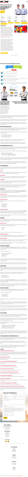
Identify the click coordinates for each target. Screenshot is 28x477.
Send (5, 417)
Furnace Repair (14, 462)
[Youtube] (8, 441)
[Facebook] (6, 441)
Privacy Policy (10, 412)
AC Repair (14, 448)
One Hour (4, 1)
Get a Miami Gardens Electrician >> (12, 96)
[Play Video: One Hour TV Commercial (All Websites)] (21, 29)
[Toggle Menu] (27, 1)
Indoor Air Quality (14, 451)
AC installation (5, 37)
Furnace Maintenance (14, 463)
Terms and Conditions (6, 412)
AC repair (2, 36)
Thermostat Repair (14, 450)
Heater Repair (14, 456)
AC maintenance (8, 36)
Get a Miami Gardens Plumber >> (16, 95)
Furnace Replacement (14, 464)
